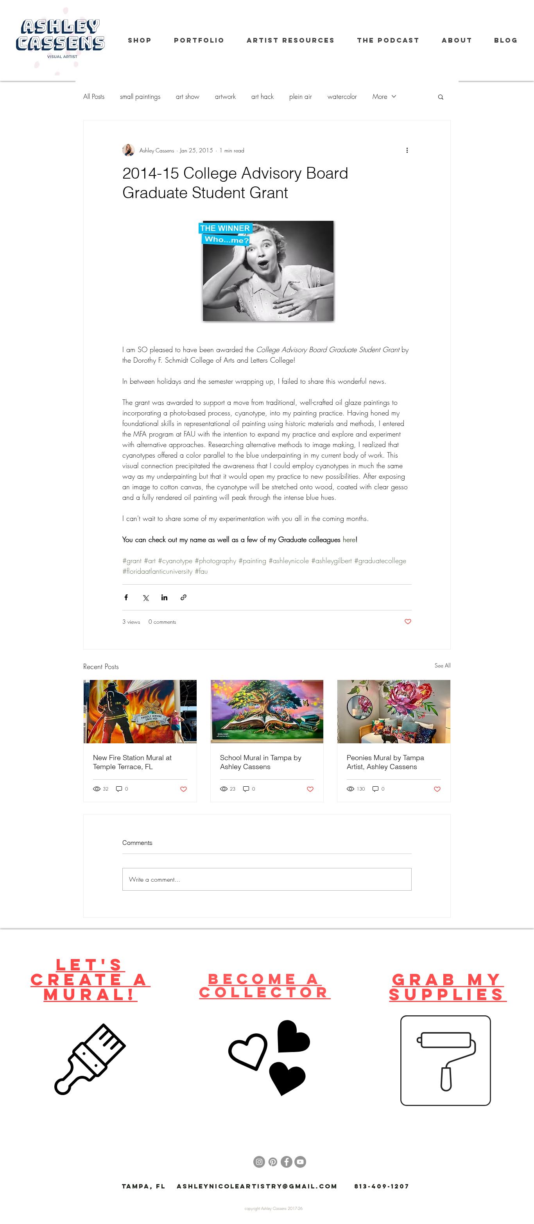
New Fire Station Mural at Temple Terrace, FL (132, 762)
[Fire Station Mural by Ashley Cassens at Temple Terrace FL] (140, 711)
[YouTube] (300, 1162)
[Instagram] (259, 1162)
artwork (225, 96)
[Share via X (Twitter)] (145, 597)
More (380, 96)
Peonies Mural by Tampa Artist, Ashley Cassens (385, 762)
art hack (262, 96)
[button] (440, 96)
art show (187, 96)
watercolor (342, 96)
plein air (300, 96)
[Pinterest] (273, 1162)
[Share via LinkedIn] (164, 597)
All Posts (93, 96)
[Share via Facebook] (126, 597)
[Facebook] (286, 1162)
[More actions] (407, 150)
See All (443, 665)
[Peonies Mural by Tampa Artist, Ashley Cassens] (393, 711)
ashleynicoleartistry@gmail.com (257, 1186)
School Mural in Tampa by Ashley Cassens (260, 762)
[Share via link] (183, 597)
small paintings (140, 96)
